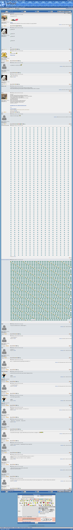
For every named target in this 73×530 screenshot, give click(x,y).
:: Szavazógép (15, 0)
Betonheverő (12, 13)
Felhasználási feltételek (9, 527)
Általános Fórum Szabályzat (23, 527)
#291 (14, 400)
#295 (14, 350)
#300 (14, 256)
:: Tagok (11, 0)
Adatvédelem (16, 527)
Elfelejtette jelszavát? (69, 8)
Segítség (30, 527)
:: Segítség (23, 0)
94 (71, 7)
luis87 (24, 7)
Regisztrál (2, 0)
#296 (14, 338)
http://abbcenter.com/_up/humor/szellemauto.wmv (18, 105)
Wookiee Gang (12, 55)
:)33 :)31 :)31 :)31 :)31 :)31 (5, 259)
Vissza (68, 0)
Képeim (11, 22)
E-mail (72, 529)
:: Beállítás (8, 0)
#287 (14, 445)
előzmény (60, 24)
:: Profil (5, 0)
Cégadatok (2, 527)
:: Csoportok (19, 0)
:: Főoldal (71, 0)
